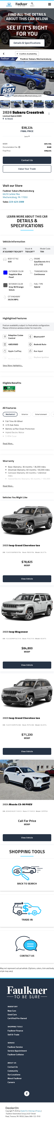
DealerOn (24, 1111)
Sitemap (32, 1111)
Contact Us (13, 1066)
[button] (3, 53)
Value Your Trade (27, 169)
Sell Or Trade (13, 1034)
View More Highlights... (13, 365)
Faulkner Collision (16, 1054)
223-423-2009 (16, 201)
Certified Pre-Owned (17, 1018)
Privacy (38, 1111)
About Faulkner (15, 1078)
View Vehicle (27, 578)
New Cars (12, 1010)
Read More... (8, 443)
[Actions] (49, 113)
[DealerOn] (12, 1107)
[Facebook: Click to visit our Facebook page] (27, 1093)
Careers (11, 1082)
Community (13, 1070)
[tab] (10, 414)
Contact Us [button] (27, 160)
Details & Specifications (27, 43)
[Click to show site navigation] (49, 4)
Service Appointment (17, 1050)
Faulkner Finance (15, 1030)
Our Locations (14, 1074)
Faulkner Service (15, 1046)
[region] (27, 147)
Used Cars (12, 1014)
